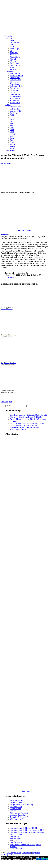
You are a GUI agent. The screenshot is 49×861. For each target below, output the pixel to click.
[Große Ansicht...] (24, 227)
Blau (11, 121)
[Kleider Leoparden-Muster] (26, 524)
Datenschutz (26, 853)
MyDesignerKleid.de (8, 855)
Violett (12, 146)
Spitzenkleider (15, 98)
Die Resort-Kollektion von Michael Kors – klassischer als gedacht (25, 428)
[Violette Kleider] (26, 787)
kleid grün (13, 840)
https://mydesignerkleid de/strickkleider (24, 828)
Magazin (8, 36)
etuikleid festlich (16, 843)
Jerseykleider (14, 84)
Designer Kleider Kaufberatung (21, 805)
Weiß (12, 148)
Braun (12, 123)
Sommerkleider (15, 96)
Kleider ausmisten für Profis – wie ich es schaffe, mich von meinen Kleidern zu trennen (27, 424)
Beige (12, 119)
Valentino (13, 67)
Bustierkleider (15, 78)
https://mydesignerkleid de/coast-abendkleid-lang (27, 832)
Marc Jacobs (14, 55)
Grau (12, 130)
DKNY (12, 46)
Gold (12, 115)
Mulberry (13, 61)
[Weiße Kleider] (26, 670)
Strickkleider (14, 101)
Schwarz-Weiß (15, 111)
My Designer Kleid (14, 853)
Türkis (12, 144)
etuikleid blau (15, 838)
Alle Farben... (27, 791)
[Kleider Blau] (26, 700)
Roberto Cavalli (15, 65)
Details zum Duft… (13, 277)
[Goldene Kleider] (26, 553)
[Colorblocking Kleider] (26, 495)
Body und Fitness (16, 800)
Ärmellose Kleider (16, 76)
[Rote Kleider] (26, 729)
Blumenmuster (15, 107)
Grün (12, 132)
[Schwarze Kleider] (26, 641)
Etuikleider (14, 82)
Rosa (12, 138)
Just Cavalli (14, 53)
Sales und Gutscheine (18, 815)
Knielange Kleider (16, 86)
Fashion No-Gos (16, 807)
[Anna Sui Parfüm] (3, 274)
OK (37, 859)
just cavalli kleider (16, 849)
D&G (12, 44)
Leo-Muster (14, 113)
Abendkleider (15, 74)
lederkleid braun (16, 834)
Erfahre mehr (43, 859)
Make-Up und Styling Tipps (20, 813)
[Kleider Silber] (26, 583)
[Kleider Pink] (26, 612)
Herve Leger (14, 49)
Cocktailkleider (15, 80)
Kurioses (13, 811)
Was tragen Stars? (16, 819)
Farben (7, 105)
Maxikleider (14, 90)
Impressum (36, 853)
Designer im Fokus (17, 802)
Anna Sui (4, 402)
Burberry (13, 40)
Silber (12, 117)
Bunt (12, 125)
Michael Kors (15, 57)
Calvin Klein (14, 42)
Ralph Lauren (15, 63)
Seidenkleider (15, 94)
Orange (12, 134)
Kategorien (9, 71)
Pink (11, 136)
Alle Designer (10, 150)
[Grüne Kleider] (26, 758)
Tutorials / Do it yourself (19, 817)
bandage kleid (15, 836)
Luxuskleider (14, 88)
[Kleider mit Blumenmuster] (26, 465)
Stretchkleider (15, 103)
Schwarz (13, 142)
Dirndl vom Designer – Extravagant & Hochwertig (28, 415)
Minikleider (14, 92)
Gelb (12, 128)
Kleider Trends (15, 809)
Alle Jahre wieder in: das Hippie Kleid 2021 (26, 417)
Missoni (13, 59)
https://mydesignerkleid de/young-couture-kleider (27, 830)
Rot (11, 140)
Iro (11, 51)
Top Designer (10, 38)
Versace (13, 69)
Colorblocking (15, 109)
